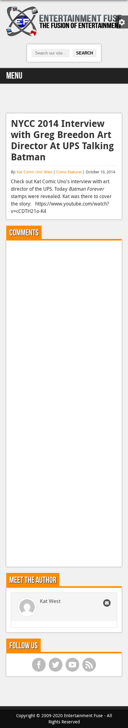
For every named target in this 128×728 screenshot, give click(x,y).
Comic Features (69, 171)
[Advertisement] (64, 97)
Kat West (50, 601)
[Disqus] (64, 322)
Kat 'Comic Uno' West (34, 171)
